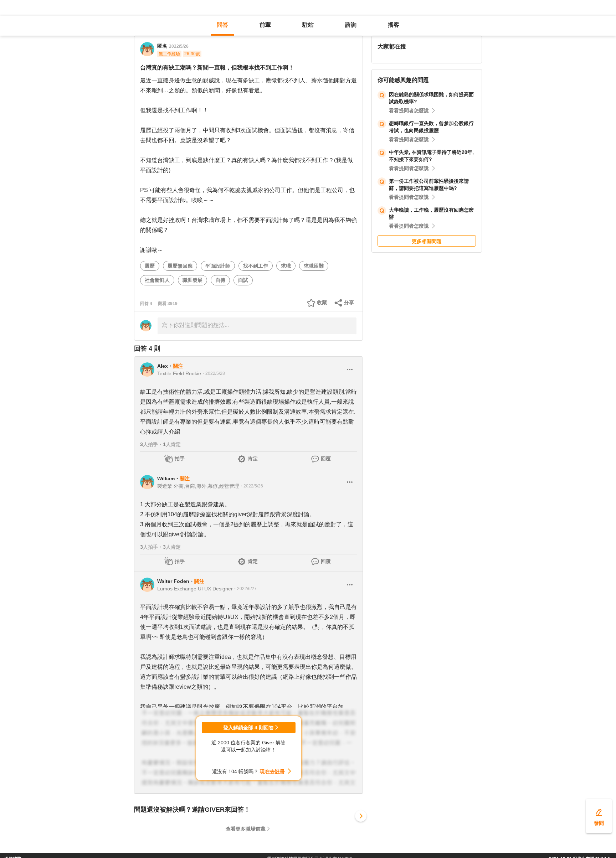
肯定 (253, 458)
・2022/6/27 (245, 588)
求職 (286, 266)
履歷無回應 (180, 266)
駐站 (308, 25)
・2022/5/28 (213, 373)
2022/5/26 (179, 46)
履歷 (150, 266)
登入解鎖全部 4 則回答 (248, 727)
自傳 (220, 280)
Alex (162, 366)
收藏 (322, 302)
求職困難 (314, 266)
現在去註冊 (272, 771)
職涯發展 (192, 280)
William (166, 478)
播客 (393, 25)
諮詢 (350, 25)
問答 (222, 25)
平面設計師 (217, 266)
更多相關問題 (427, 241)
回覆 (326, 458)
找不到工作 (255, 266)
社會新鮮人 (157, 280)
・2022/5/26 (251, 486)
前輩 (265, 25)
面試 (243, 280)
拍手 (180, 458)
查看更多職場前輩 (246, 829)
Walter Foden (173, 581)
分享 (349, 302)
